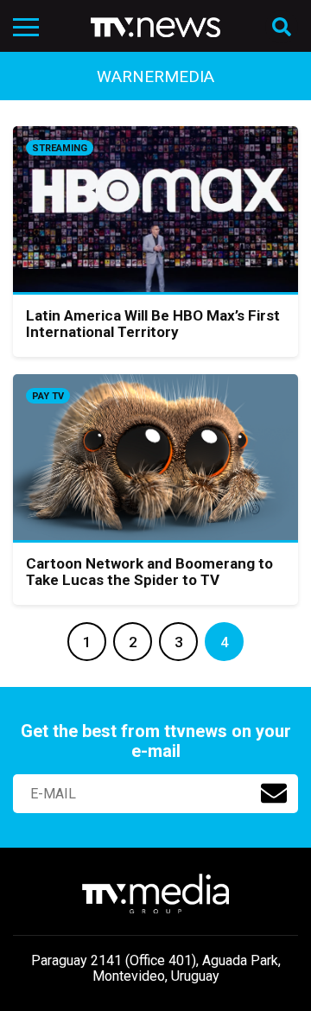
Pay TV (48, 396)
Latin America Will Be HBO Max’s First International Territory (153, 324)
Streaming (59, 148)
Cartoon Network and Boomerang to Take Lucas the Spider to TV (149, 572)
